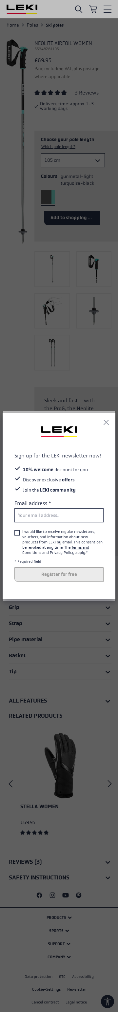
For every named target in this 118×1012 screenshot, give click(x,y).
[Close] (106, 422)
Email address (32, 503)
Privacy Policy (62, 552)
